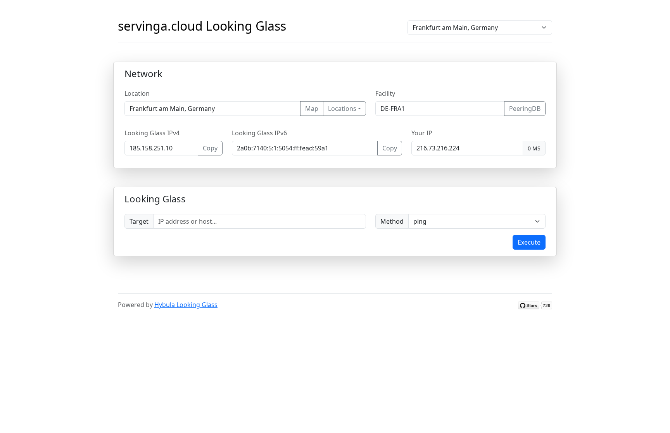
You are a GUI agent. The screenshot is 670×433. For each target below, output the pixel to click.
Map (311, 108)
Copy (210, 148)
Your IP (421, 133)
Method (392, 221)
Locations (342, 108)
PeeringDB (524, 108)
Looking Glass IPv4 (152, 133)
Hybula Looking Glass (186, 304)
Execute (529, 242)
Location (137, 93)
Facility (385, 93)
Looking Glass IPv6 (259, 133)
